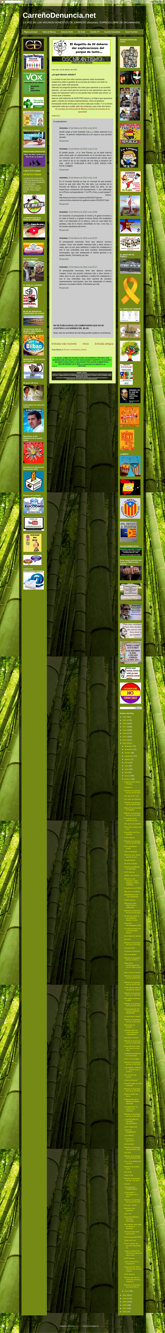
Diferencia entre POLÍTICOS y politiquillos (130, 905)
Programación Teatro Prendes (132, 783)
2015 (124, 733)
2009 (124, 1302)
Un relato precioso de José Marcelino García (132, 931)
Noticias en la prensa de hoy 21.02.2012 (132, 944)
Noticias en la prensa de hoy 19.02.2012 (132, 977)
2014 (124, 737)
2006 (124, 1312)
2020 (124, 717)
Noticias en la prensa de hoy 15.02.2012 (132, 1021)
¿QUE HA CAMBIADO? (130, 1131)
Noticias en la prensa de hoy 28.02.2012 (132, 804)
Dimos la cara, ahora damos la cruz (132, 856)
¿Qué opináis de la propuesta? (131, 1263)
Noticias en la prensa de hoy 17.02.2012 (132, 994)
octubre (127, 753)
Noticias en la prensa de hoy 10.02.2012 (132, 1115)
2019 (124, 720)
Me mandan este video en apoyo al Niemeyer (133, 1226)
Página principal (30, 32)
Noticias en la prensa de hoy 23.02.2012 (132, 912)
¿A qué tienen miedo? (132, 1016)
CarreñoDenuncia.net (59, 15)
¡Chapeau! (128, 787)
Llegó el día (128, 1175)
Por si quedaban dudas (130, 847)
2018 (124, 723)
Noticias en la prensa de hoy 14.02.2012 (132, 1042)
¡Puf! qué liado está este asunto (131, 1233)
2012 (124, 743)
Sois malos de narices (132, 936)
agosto (127, 759)
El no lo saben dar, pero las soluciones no (132, 1246)
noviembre (129, 749)
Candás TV (94, 32)
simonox (78, 1326)
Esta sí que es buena (132, 972)
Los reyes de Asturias (132, 799)
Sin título (127, 939)
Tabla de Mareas (49, 32)
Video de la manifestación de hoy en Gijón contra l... (132, 966)
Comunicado (129, 1144)
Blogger (102, 1326)
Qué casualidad (130, 954)
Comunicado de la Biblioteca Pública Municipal (131, 1101)
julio (126, 763)
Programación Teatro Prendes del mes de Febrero (132, 1269)
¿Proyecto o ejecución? (129, 1140)
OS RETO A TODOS (32, 174)
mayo (127, 769)
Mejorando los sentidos (129, 1026)
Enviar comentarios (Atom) (75, 350)
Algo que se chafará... (132, 891)
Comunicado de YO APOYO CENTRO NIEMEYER (132, 1011)
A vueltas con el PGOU (133, 888)
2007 (124, 1308)
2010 (124, 1298)
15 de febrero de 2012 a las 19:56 (82, 212)
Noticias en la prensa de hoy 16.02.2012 (132, 1005)
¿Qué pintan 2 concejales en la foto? (131, 1194)
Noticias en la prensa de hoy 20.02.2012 (132, 792)
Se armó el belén (130, 864)
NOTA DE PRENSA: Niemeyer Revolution (131, 1219)
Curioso (127, 1184)
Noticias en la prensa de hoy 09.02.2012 (132, 1148)
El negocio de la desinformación (131, 819)
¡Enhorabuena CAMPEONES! (130, 1188)
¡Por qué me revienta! (132, 824)
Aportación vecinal (131, 1038)
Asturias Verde (67, 32)
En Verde (81, 32)
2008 (124, 1305)
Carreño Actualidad (112, 32)
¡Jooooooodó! (129, 948)
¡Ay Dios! (127, 1153)
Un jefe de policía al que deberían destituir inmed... (131, 918)
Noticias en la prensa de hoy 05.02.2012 (132, 1201)
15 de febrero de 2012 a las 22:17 (82, 267)
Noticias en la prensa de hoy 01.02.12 (132, 1286)
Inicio (86, 343)
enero (127, 1291)
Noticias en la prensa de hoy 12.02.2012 (132, 1063)
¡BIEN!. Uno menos (131, 875)
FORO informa (129, 900)
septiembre (129, 756)
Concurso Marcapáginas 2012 (132, 924)
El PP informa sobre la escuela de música (132, 989)
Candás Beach (129, 860)
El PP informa (129, 838)
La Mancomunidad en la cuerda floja (132, 1055)
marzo (127, 776)
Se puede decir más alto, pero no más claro (132, 1048)
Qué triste (128, 1172)
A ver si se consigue (131, 1059)
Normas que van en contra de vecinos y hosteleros (132, 1280)
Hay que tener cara (131, 796)
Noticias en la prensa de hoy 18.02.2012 (132, 983)
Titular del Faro (130, 1240)
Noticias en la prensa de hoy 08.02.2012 (132, 1157)
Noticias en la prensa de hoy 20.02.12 (132, 959)
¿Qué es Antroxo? (131, 1080)
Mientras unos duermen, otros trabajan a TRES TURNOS (131, 882)
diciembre (128, 746)
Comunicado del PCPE (133, 1237)
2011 (124, 1295)
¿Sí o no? (128, 1214)
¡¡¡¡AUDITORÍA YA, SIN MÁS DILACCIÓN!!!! (131, 1121)
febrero (127, 779)
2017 (124, 727)
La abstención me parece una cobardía (131, 1109)
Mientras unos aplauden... (129, 1209)
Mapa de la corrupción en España (132, 809)
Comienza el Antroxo (132, 951)
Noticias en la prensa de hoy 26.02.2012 (132, 842)
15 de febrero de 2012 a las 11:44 (82, 178)
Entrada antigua (104, 343)
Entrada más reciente (64, 343)
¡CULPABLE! (129, 1135)
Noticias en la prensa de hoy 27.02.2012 (132, 814)
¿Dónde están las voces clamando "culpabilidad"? (131, 1032)
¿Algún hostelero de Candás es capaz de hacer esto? (133, 1253)
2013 (124, 740)
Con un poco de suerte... (130, 1076)
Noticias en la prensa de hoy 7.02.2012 (132, 1179)
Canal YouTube (131, 32)
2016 (124, 730)
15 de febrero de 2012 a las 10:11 (82, 128)
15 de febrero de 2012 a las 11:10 (82, 149)
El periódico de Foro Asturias (132, 833)
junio (126, 766)
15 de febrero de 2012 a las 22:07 (82, 238)
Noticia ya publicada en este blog (132, 868)
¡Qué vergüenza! (130, 1127)
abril (126, 772)
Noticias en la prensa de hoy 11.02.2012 (132, 1090)
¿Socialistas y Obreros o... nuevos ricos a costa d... (132, 1070)
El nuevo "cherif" (130, 1205)
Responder (64, 141)
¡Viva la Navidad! (130, 852)
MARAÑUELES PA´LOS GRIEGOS (131, 896)
